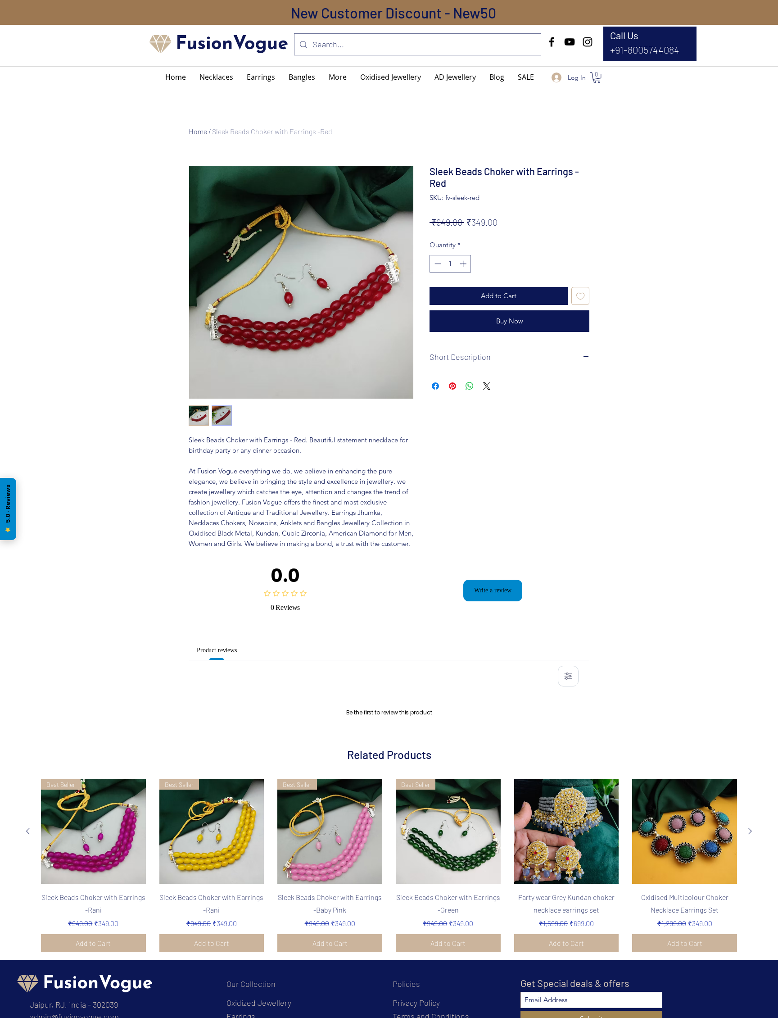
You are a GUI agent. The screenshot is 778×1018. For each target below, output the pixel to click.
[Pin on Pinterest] (452, 386)
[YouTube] (569, 42)
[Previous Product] (28, 946)
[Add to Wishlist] (580, 296)
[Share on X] (486, 386)
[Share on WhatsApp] (469, 386)
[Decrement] (437, 263)
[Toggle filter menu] (568, 676)
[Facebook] (551, 42)
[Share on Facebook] (435, 386)
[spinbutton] (450, 263)
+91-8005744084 (644, 49)
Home (198, 131)
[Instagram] (587, 42)
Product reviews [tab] (223, 649)
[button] (337, 77)
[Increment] (464, 263)
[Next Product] (750, 946)
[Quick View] (566, 947)
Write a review (493, 590)
